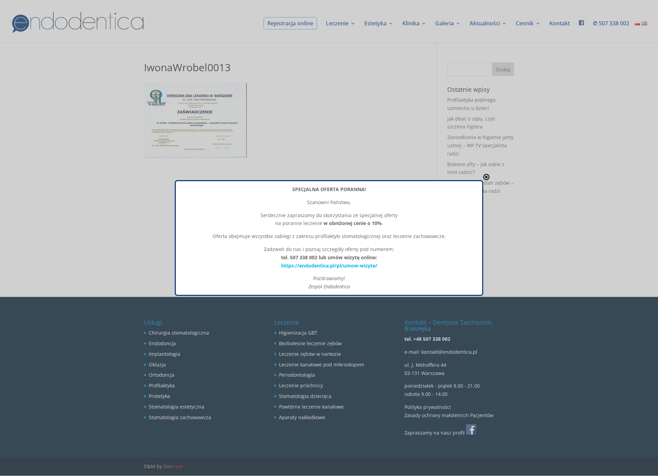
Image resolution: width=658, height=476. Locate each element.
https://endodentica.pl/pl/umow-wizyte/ (329, 265)
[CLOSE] (486, 177)
